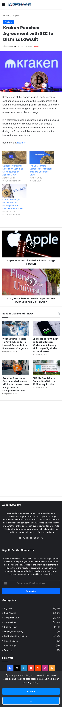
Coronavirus (10, 622)
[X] (24, 538)
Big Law (16, 15)
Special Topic (10, 645)
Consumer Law (11, 617)
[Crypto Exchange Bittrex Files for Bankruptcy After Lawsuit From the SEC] (14, 191)
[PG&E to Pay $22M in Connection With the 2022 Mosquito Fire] (46, 367)
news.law (9, 46)
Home (8, 15)
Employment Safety (13, 631)
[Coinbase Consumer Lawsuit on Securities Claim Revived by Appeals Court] (14, 157)
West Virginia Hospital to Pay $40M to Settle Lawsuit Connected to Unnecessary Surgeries (15, 343)
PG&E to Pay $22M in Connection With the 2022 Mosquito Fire (44, 381)
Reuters (21, 142)
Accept (31, 691)
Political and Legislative (15, 636)
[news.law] (20, 4)
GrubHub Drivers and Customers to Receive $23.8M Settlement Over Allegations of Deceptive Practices (15, 384)
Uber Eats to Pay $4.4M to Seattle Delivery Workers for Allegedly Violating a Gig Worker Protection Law (45, 345)
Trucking (8, 650)
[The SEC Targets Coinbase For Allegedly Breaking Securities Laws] (41, 157)
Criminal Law (10, 627)
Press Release (11, 641)
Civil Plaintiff (10, 613)
